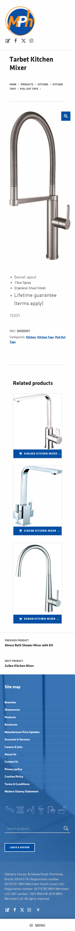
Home (13, 84)
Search (66, 829)
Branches (10, 702)
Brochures (11, 724)
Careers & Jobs (13, 747)
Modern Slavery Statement (21, 791)
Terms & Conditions (17, 784)
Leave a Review (19, 847)
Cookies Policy (14, 776)
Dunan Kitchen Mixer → (41, 619)
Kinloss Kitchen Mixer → (42, 453)
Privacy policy (13, 769)
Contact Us (11, 761)
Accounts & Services (17, 739)
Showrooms (12, 709)
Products (27, 84)
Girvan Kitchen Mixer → (42, 531)
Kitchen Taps (45, 337)
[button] (65, 116)
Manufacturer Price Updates (22, 732)
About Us (10, 754)
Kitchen (43, 84)
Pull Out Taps (29, 89)
